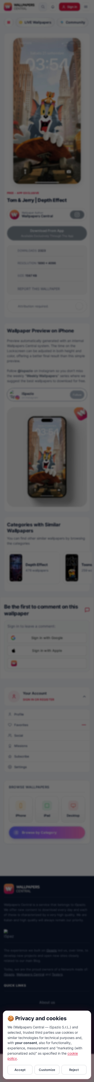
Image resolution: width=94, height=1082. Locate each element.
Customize (47, 1070)
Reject (74, 1070)
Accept (20, 1070)
